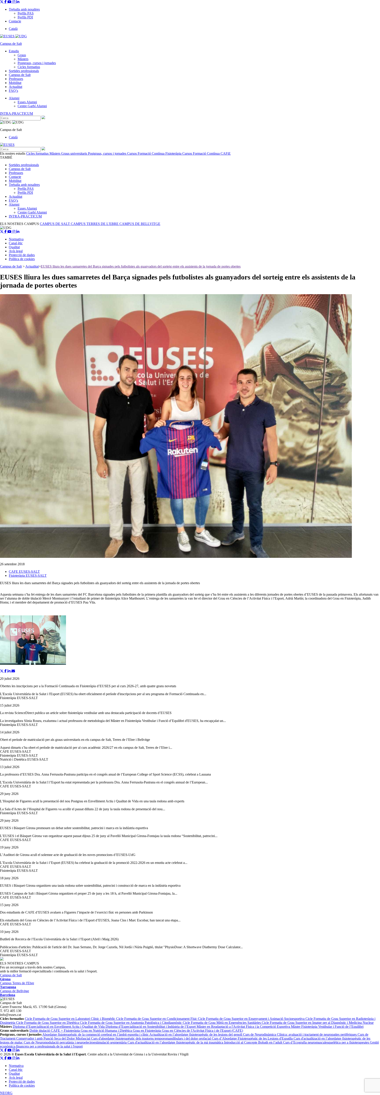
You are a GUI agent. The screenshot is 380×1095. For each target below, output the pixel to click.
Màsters (23, 59)
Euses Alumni (27, 102)
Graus (22, 55)
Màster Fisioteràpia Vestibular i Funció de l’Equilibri (327, 1026)
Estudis (14, 51)
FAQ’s (13, 90)
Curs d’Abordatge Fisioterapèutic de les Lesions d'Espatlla (253, 1038)
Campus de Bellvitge (14, 993)
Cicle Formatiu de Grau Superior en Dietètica (48, 1022)
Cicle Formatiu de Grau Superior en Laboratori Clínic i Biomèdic (70, 1019)
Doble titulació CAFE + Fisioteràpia (55, 1030)
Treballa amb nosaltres (24, 9)
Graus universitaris (74, 153)
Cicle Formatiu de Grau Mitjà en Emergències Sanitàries (222, 1022)
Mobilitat (15, 83)
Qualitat (14, 247)
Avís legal (16, 251)
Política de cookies (22, 259)
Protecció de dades (22, 255)
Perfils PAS (26, 13)
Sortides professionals (24, 71)
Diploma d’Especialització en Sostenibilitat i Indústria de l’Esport (151, 1026)
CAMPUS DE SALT (55, 224)
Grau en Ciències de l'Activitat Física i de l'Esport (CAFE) (202, 1030)
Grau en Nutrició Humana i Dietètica (107, 1030)
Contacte (15, 21)
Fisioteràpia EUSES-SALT (28, 575)
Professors (16, 79)
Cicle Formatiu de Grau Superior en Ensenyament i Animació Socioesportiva (251, 1019)
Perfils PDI (25, 17)
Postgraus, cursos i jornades (37, 63)
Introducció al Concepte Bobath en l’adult (253, 1042)
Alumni (14, 98)
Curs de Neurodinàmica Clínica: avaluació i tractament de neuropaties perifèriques (300, 1034)
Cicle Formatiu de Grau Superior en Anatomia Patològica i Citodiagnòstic (131, 1022)
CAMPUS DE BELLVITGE (139, 224)
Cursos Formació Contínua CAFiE (206, 153)
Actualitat (15, 87)
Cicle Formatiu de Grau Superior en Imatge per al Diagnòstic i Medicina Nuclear (318, 1022)
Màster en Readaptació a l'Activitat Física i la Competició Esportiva (244, 1026)
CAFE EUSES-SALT (24, 571)
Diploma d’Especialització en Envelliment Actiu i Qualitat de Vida (59, 1026)
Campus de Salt (20, 75)
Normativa (16, 239)
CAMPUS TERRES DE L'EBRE (95, 224)
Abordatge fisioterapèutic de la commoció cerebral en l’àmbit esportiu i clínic (95, 1034)
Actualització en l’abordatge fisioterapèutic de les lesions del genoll (196, 1034)
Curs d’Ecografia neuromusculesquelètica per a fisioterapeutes (326, 1042)
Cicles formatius (29, 67)
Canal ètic (16, 243)
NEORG (6, 1093)
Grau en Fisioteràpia (147, 1030)
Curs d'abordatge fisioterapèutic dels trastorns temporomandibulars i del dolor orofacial (151, 1038)
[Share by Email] (13, 671)
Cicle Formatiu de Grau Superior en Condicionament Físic (157, 1019)
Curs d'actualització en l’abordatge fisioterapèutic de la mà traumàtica (176, 1042)
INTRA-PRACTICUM (16, 113)
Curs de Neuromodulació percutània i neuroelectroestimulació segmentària (76, 1042)
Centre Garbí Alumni (32, 106)
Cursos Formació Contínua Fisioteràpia (154, 153)
